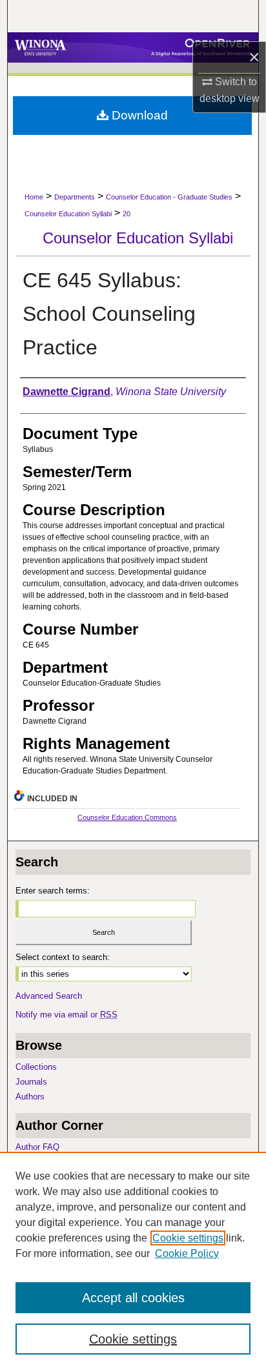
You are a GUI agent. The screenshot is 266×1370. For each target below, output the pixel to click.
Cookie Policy (187, 1253)
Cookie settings (187, 1237)
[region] (133, 1261)
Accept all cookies (133, 1298)
